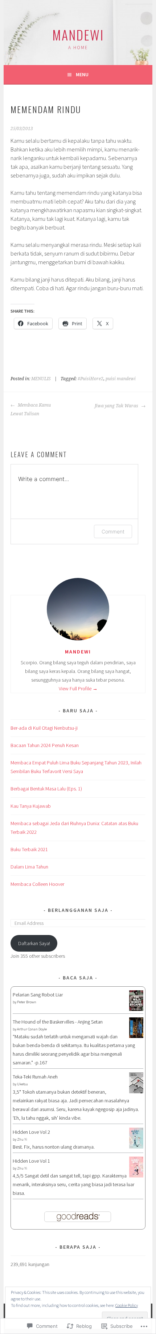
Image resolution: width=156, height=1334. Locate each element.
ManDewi (78, 651)
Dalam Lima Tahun (29, 866)
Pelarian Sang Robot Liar (38, 994)
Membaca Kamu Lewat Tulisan (31, 409)
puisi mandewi (121, 378)
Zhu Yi (22, 1139)
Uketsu (22, 1084)
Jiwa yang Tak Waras (117, 405)
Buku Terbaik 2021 (29, 849)
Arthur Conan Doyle (32, 1029)
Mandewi (78, 34)
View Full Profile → (78, 688)
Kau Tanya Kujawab (31, 806)
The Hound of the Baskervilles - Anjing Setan (58, 1021)
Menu (82, 74)
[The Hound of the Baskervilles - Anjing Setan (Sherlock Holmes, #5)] (136, 1036)
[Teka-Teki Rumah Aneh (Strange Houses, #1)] (136, 1091)
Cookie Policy (126, 1305)
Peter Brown (26, 1002)
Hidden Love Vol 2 (31, 1132)
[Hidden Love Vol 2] (136, 1147)
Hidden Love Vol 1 (31, 1161)
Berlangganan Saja (78, 910)
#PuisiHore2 (90, 378)
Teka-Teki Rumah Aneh (35, 1076)
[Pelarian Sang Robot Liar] (136, 1009)
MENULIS (41, 378)
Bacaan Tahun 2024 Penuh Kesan (45, 745)
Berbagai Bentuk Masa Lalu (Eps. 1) (46, 788)
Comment (113, 531)
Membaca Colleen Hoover (37, 884)
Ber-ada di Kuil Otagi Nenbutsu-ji (44, 728)
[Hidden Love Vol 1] (136, 1175)
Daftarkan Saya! (34, 943)
